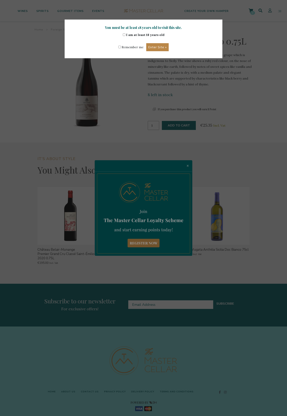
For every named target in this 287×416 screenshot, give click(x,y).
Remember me (132, 47)
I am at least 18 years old (144, 35)
